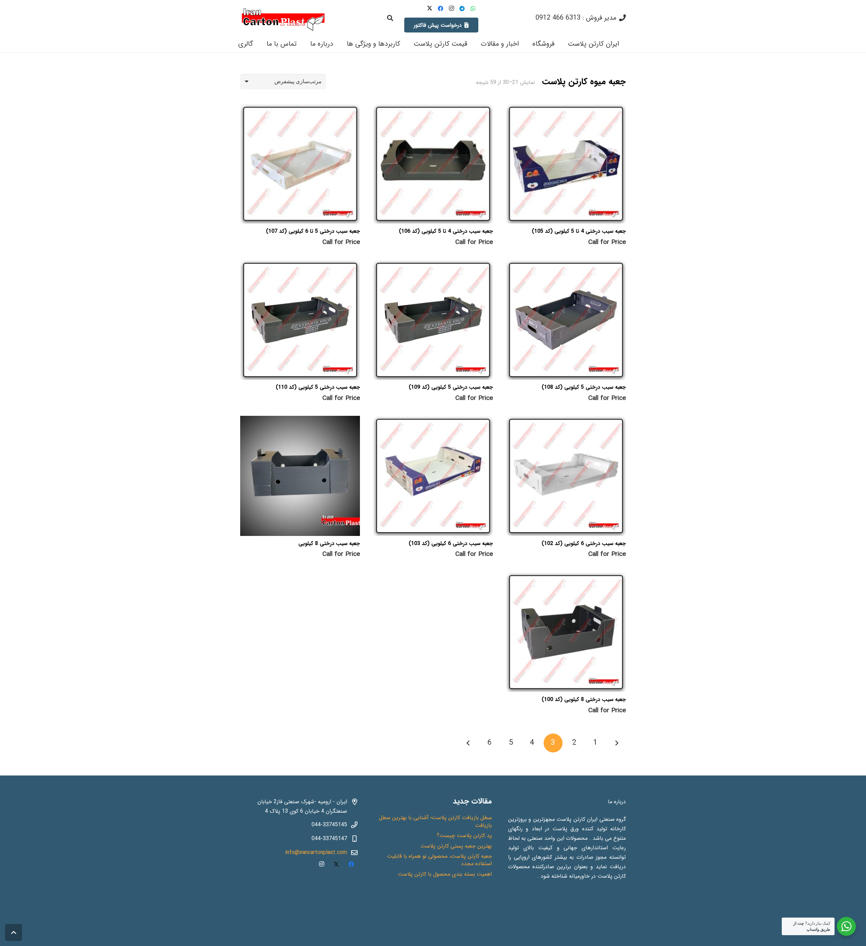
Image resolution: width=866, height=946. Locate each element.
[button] (390, 17)
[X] (429, 8)
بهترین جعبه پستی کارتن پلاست (456, 846)
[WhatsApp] (473, 8)
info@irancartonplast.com (316, 852)
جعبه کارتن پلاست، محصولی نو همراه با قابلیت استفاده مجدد (439, 860)
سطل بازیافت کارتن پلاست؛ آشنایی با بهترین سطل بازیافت (435, 821)
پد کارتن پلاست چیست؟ (464, 835)
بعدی (468, 743)
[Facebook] (440, 8)
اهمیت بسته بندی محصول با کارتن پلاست (445, 874)
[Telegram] (462, 8)
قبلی (616, 743)
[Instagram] (451, 8)
